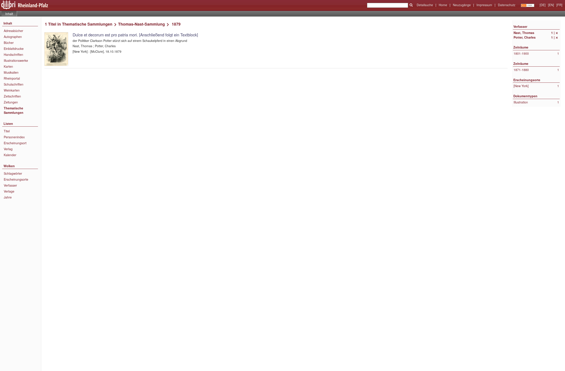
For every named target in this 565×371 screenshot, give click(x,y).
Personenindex (14, 137)
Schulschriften (13, 84)
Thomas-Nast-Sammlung (141, 24)
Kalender (10, 155)
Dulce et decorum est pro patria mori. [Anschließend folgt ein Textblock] (135, 34)
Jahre (8, 197)
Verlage (9, 191)
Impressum (484, 5)
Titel (7, 131)
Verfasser (10, 185)
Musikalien (11, 72)
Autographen (13, 36)
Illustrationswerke (16, 60)
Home (443, 5)
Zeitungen (11, 102)
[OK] (411, 5)
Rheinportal (12, 78)
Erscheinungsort (15, 143)
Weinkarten (12, 90)
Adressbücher (13, 30)
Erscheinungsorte (16, 179)
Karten (8, 66)
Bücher (9, 42)
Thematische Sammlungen (13, 110)
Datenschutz (506, 5)
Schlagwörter (13, 173)
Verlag (8, 149)
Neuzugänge (462, 5)
